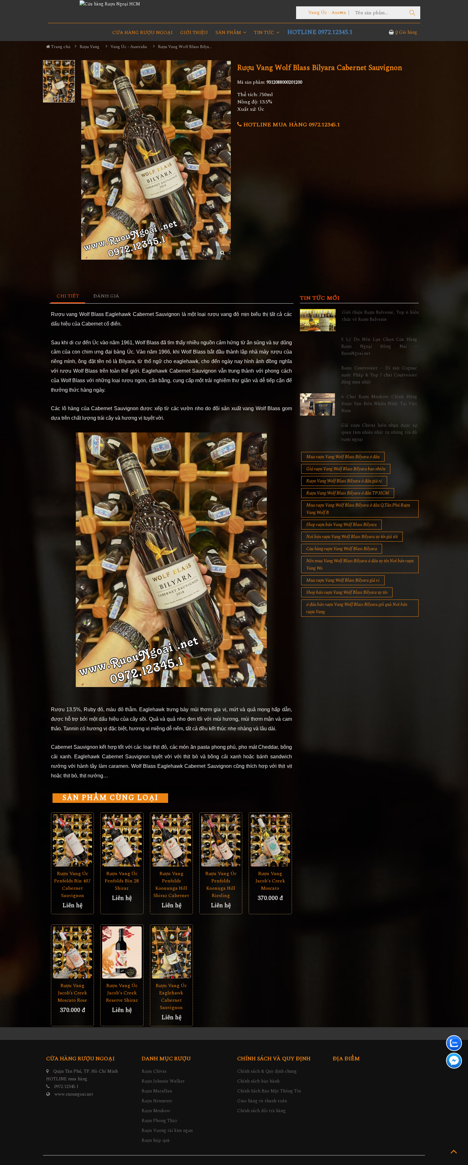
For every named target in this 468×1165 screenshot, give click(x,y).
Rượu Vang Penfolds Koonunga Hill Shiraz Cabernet (171, 884)
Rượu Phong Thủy (159, 1120)
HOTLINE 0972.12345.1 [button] (319, 32)
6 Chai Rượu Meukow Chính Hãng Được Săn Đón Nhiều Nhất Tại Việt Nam (379, 403)
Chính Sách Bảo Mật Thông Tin (269, 1091)
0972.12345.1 (66, 1086)
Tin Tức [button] (264, 32)
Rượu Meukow (156, 1110)
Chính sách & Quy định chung (267, 1071)
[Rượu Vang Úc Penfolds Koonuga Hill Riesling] (220, 840)
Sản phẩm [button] (229, 32)
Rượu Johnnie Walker (163, 1081)
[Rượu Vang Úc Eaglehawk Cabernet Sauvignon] (171, 952)
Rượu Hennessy (157, 1101)
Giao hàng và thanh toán (262, 1101)
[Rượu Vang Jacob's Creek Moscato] (270, 840)
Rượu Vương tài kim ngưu (167, 1130)
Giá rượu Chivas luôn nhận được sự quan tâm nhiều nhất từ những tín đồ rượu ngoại (379, 432)
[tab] (68, 296)
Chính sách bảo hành (258, 1081)
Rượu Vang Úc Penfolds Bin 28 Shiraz (122, 881)
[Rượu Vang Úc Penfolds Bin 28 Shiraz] (121, 840)
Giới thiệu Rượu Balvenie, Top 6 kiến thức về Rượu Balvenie (380, 316)
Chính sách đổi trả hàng (261, 1110)
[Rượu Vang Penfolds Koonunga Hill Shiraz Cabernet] (171, 840)
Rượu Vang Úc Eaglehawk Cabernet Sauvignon (171, 996)
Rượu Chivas (154, 1071)
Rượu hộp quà (156, 1140)
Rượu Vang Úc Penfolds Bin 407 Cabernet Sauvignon (72, 884)
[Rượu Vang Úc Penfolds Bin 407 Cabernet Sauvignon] (72, 840)
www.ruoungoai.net (73, 1094)
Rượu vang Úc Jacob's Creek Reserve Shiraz (122, 993)
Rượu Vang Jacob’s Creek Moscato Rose (72, 993)
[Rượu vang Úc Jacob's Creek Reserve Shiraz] (121, 952)
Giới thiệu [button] (194, 32)
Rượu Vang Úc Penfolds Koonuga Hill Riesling (221, 884)
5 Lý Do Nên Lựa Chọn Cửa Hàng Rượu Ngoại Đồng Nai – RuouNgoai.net (379, 346)
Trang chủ (60, 47)
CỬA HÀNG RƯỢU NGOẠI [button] (142, 32)
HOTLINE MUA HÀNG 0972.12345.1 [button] (291, 124)
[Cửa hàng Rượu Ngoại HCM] (110, 4)
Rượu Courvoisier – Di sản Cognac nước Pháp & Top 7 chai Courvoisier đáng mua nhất (379, 375)
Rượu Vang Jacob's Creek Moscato (270, 881)
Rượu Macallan (157, 1091)
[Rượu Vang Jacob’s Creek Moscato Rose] (72, 952)
